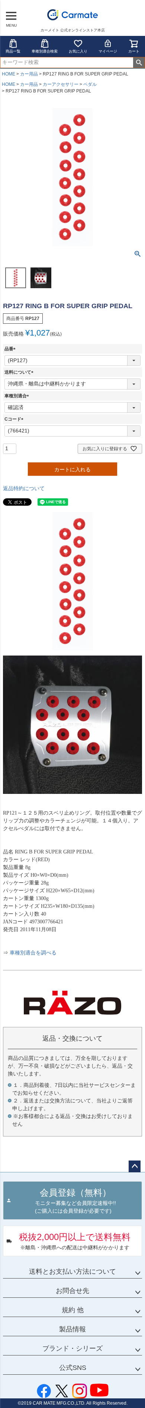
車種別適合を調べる (33, 953)
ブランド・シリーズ (72, 1348)
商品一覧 (13, 51)
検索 (139, 62)
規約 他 (73, 1310)
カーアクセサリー (60, 84)
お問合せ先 (72, 1290)
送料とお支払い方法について (72, 1271)
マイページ (108, 51)
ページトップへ (135, 1166)
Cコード (15, 419)
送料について (20, 372)
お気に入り (78, 51)
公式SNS (72, 1367)
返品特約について (24, 488)
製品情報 (72, 1329)
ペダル (90, 84)
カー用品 (29, 74)
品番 (11, 348)
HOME (8, 74)
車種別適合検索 (45, 51)
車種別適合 (17, 395)
